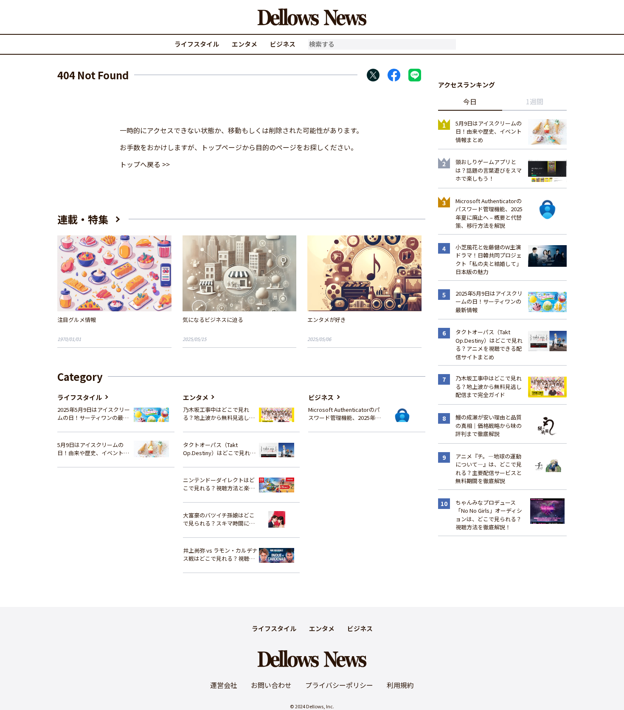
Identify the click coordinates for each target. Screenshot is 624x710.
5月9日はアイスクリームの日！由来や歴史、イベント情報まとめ (93, 449)
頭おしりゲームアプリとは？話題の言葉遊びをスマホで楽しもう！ (488, 170)
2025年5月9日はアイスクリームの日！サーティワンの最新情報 (93, 413)
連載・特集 (82, 219)
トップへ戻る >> (145, 164)
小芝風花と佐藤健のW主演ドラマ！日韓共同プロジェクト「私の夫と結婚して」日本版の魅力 (488, 259)
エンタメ (244, 43)
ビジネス (282, 43)
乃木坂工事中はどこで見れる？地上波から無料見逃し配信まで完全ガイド (219, 413)
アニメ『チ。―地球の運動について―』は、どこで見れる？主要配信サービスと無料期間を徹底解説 (488, 468)
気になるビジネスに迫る (213, 320)
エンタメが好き (326, 320)
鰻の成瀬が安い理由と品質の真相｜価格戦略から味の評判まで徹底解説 (488, 425)
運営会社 (223, 685)
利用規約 (400, 685)
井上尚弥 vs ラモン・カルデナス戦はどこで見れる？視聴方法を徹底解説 (220, 554)
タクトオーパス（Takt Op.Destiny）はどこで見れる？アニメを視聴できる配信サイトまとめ (219, 449)
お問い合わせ (271, 685)
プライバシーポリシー (339, 685)
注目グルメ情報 (76, 320)
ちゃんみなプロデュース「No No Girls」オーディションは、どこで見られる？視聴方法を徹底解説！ (488, 514)
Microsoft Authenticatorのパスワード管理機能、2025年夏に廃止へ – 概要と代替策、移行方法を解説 (344, 413)
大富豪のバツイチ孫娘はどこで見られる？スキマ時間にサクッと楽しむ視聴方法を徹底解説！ (219, 519)
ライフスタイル (196, 43)
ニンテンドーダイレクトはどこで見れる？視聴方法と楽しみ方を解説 (219, 484)
